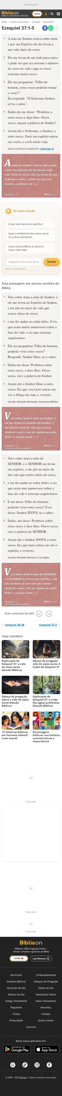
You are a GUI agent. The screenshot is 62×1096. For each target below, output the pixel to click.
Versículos (16, 975)
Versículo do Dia (16, 988)
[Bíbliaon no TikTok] (25, 1064)
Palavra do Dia (16, 994)
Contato (45, 1014)
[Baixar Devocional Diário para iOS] (47, 1050)
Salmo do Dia (45, 988)
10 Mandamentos (46, 975)
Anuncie (31, 1027)
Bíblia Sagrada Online (15, 15)
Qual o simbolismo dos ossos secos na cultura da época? (28, 235)
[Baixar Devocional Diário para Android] (16, 1050)
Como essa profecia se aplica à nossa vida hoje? (26, 248)
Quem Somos (46, 1020)
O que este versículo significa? (25, 224)
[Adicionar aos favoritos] (57, 28)
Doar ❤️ (18, 958)
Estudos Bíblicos (16, 981)
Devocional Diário (46, 994)
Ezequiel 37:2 (48, 625)
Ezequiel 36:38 (14, 625)
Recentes (46, 1007)
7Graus (23, 1077)
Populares (16, 1007)
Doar (37, 13)
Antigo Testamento (16, 1001)
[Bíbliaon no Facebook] (49, 1064)
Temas (16, 1014)
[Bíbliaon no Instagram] (37, 1064)
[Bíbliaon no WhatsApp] (12, 1064)
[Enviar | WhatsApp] (50, 28)
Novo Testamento (46, 1001)
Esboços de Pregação (46, 981)
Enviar (51, 262)
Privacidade (16, 1020)
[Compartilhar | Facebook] (45, 28)
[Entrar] (46, 14)
